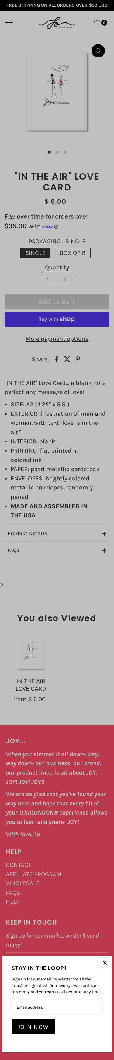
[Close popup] (105, 962)
